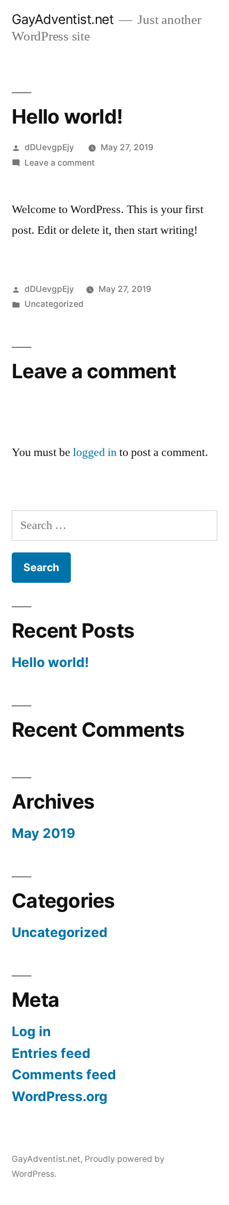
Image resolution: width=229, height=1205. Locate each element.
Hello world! (50, 662)
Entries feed (51, 1053)
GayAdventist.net (62, 19)
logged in (95, 452)
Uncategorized (54, 304)
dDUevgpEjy (49, 147)
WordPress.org (60, 1096)
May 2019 (43, 833)
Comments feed (64, 1074)
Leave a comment (59, 163)
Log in (31, 1031)
